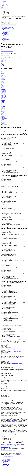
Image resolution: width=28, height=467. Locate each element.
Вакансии (5, 5)
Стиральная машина (8, 456)
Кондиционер (6, 460)
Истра (4, 38)
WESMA (19, 454)
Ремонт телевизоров (5, 447)
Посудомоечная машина (8, 457)
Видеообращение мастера (16, 351)
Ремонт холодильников (18, 444)
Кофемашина (6, 465)
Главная (5, 1)
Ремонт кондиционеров (20, 445)
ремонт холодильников (12, 420)
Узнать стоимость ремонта (7, 51)
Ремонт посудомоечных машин (8, 445)
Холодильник (6, 39)
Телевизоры (6, 464)
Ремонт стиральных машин (7, 444)
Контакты (5, 4)
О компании (6, 2)
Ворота (5, 462)
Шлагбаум (5, 461)
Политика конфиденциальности (8, 450)
